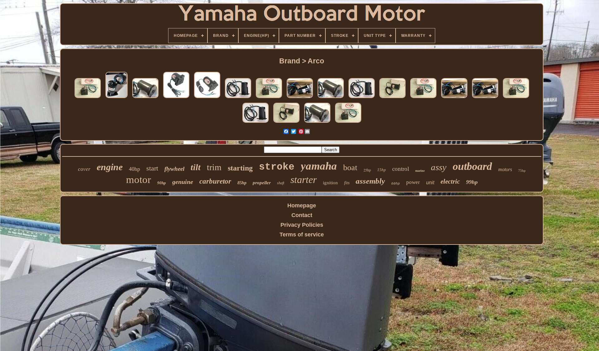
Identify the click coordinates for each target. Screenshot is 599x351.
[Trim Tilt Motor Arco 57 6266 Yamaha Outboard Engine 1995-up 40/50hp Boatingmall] (392, 98)
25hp (367, 169)
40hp (134, 169)
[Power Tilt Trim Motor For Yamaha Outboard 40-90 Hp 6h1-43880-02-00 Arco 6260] (116, 98)
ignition (330, 182)
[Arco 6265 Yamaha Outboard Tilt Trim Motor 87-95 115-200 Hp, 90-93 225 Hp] (207, 98)
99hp (472, 182)
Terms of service (302, 234)
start (152, 168)
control (400, 169)
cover (84, 169)
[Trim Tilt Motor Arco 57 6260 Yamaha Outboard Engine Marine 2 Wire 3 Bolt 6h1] (145, 98)
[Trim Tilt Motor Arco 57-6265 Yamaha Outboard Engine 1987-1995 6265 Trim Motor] (238, 98)
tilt (196, 167)
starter (303, 179)
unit (430, 182)
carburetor (215, 181)
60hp (395, 183)
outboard (472, 166)
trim (214, 167)
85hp (241, 182)
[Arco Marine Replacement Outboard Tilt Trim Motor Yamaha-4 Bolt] (176, 98)
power (413, 182)
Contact (301, 215)
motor (138, 179)
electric (450, 181)
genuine (182, 181)
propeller (262, 182)
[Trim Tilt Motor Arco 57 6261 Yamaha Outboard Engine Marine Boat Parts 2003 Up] (299, 98)
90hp (161, 182)
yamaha (319, 166)
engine (110, 167)
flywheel (174, 169)
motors (505, 169)
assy (438, 167)
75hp (522, 170)
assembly (370, 181)
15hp (381, 169)
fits (346, 182)
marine (420, 170)
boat (350, 167)
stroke (277, 166)
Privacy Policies (301, 225)
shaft (280, 183)
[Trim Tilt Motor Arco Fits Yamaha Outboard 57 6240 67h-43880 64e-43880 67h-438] (87, 98)
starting (240, 168)
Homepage (301, 205)
